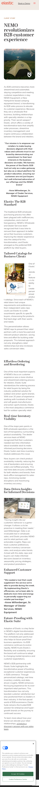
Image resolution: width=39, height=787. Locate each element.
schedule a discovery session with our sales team (19, 726)
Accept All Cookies (17, 774)
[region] (18, 763)
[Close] (33, 744)
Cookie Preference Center (18, 779)
